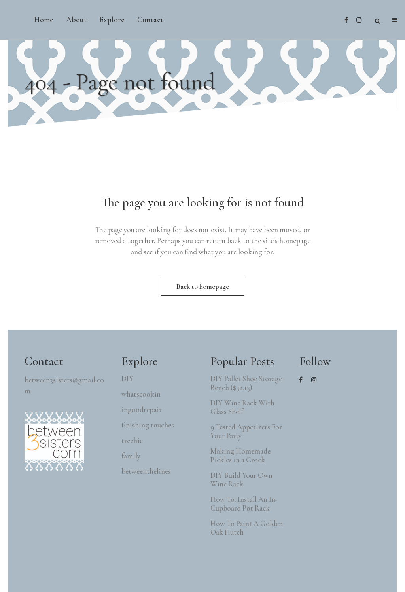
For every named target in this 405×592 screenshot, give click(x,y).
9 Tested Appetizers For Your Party (246, 431)
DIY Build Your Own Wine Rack (241, 479)
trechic (132, 440)
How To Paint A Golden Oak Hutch (246, 528)
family (130, 456)
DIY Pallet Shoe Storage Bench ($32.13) (246, 383)
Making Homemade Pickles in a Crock (240, 455)
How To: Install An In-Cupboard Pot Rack (244, 504)
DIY (127, 378)
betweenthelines (146, 471)
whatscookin (141, 394)
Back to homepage (202, 286)
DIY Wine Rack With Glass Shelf (242, 407)
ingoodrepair (141, 409)
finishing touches (147, 425)
